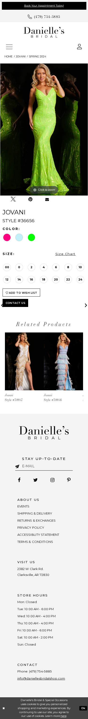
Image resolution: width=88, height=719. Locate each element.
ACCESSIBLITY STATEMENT (38, 534)
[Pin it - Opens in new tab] (30, 199)
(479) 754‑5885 (40, 671)
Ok (83, 708)
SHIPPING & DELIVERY (34, 513)
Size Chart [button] (65, 254)
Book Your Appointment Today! (44, 5)
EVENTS (23, 506)
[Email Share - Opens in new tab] (47, 199)
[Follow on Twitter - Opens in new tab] (35, 480)
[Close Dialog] (4, 708)
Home (8, 56)
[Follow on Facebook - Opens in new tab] (19, 480)
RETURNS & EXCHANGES (36, 520)
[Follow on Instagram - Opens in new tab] (52, 480)
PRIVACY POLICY (30, 527)
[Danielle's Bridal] (44, 32)
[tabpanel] (44, 130)
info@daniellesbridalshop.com (41, 678)
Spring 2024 (37, 56)
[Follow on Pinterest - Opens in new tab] (68, 480)
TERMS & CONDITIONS (35, 542)
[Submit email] (18, 466)
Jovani (21, 56)
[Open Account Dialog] (79, 46)
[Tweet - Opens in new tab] (13, 199)
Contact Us (16, 303)
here (63, 716)
